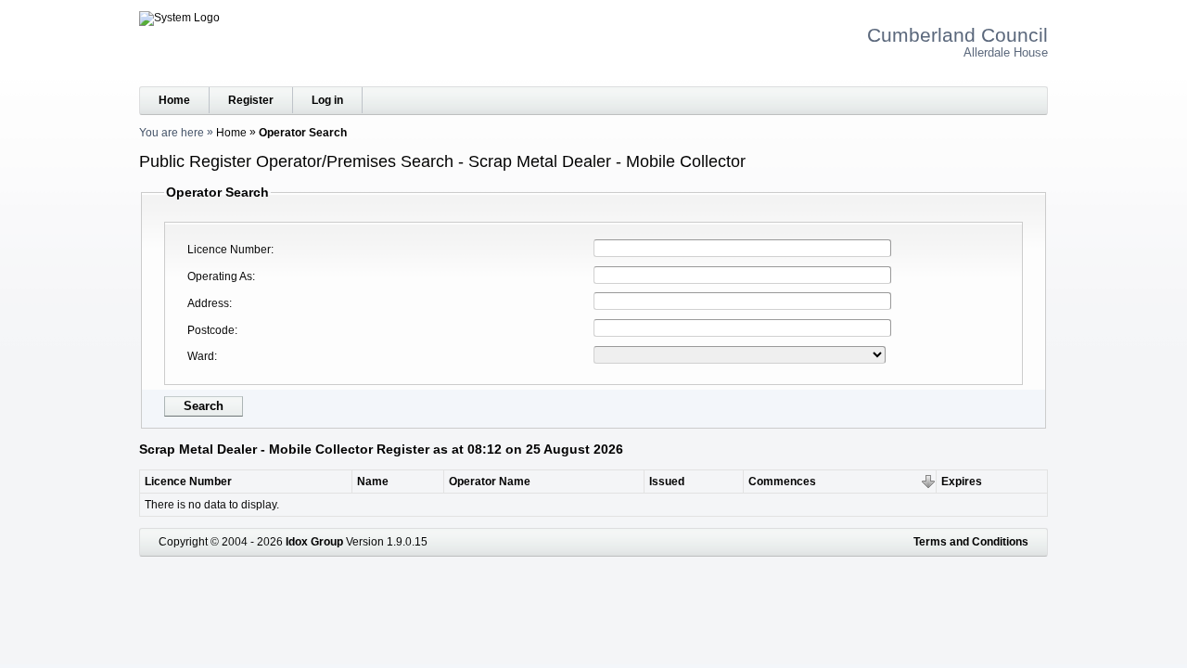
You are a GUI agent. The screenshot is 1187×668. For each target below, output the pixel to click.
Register (251, 100)
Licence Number (229, 249)
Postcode (211, 330)
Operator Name (489, 481)
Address (208, 303)
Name (373, 481)
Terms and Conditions (970, 541)
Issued (666, 481)
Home (174, 100)
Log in (327, 100)
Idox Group (314, 541)
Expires (961, 481)
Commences (782, 481)
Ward (200, 356)
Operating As (219, 276)
